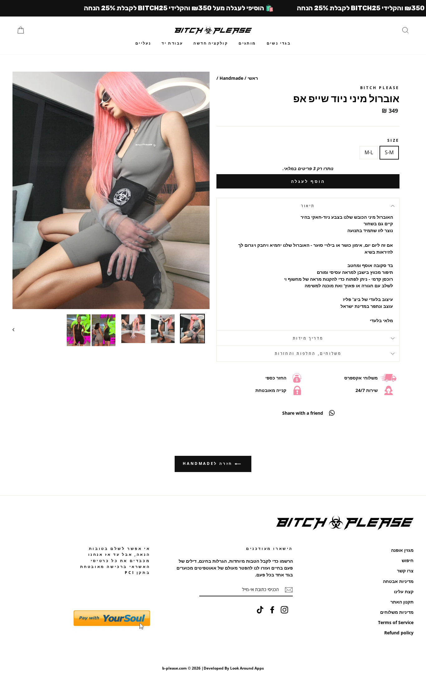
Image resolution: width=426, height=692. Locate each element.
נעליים (143, 43)
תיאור (308, 205)
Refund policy (399, 633)
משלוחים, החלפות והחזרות (308, 353)
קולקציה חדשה (210, 43)
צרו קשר (405, 571)
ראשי (253, 78)
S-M (389, 152)
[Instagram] (284, 609)
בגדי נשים (279, 43)
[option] (111, 190)
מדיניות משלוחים (397, 612)
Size (393, 140)
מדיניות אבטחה (398, 581)
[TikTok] (260, 609)
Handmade (231, 78)
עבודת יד (172, 43)
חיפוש (408, 560)
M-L (369, 152)
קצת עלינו (404, 591)
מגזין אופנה (402, 550)
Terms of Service (396, 622)
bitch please (379, 87)
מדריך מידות (308, 338)
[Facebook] (272, 609)
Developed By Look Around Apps (234, 668)
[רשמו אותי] (289, 590)
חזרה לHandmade (208, 463)
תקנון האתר (402, 602)
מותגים (247, 43)
